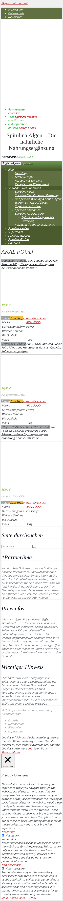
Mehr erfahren (10, 752)
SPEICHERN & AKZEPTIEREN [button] (18, 898)
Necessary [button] (7, 832)
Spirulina (27, 163)
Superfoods (15, 232)
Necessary (11, 835)
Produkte (14, 113)
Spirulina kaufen (18, 228)
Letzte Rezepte (24, 177)
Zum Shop (16, 318)
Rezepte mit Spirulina (28, 180)
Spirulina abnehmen (27, 210)
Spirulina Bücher (18, 239)
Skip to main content (14, 3)
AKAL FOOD (33, 322)
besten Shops (27, 128)
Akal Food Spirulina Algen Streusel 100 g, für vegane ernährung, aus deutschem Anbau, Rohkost (29, 264)
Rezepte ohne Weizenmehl (32, 184)
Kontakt (13, 720)
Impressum (15, 9)
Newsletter (15, 17)
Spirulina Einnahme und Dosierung (37, 195)
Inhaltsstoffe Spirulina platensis (35, 224)
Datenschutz (16, 13)
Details (5, 318)
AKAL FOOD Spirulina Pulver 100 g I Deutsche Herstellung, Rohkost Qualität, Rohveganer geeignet (31, 347)
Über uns (14, 243)
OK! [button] (29, 748)
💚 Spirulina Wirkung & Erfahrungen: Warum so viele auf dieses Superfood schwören (38, 202)
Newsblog (21, 173)
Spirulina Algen (24, 191)
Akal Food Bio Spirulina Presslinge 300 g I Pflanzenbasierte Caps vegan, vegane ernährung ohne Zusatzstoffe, (28, 432)
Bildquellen (15, 727)
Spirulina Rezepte (26, 117)
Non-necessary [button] (10, 865)
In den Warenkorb (34, 318)
